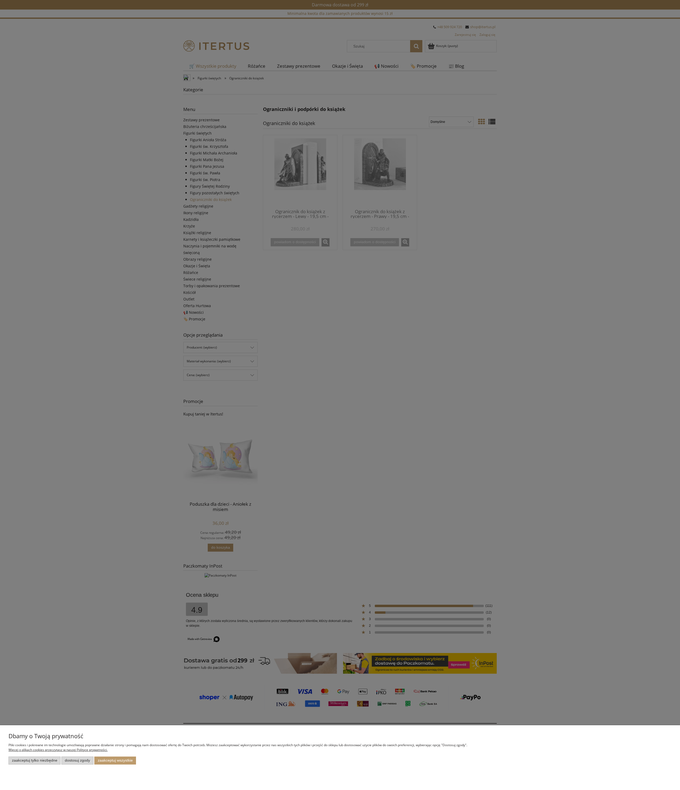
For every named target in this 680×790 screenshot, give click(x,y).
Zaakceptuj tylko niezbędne (34, 760)
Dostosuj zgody (77, 760)
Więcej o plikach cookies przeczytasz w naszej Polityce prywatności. (58, 750)
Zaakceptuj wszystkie (115, 760)
